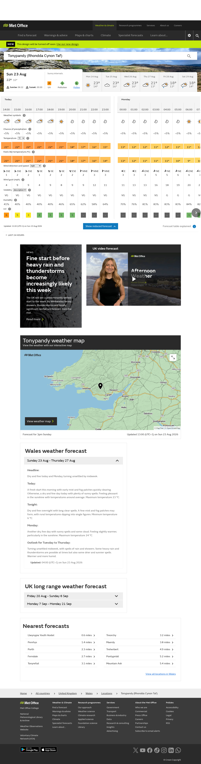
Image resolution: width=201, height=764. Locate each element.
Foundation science (87, 723)
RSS (168, 723)
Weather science (86, 711)
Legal (168, 715)
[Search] (189, 56)
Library (81, 727)
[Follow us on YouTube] (142, 749)
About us (164, 25)
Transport (111, 711)
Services (151, 25)
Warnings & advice (56, 35)
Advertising (112, 731)
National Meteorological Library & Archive (31, 717)
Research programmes (130, 25)
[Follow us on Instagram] (164, 749)
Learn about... (159, 35)
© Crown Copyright (172, 760)
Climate (106, 35)
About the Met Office (146, 702)
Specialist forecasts (130, 35)
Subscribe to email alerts (147, 731)
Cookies (170, 711)
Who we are (141, 707)
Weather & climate (104, 25)
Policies (170, 702)
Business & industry (116, 715)
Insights (110, 727)
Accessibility (172, 707)
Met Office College (29, 708)
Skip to (5, 106)
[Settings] (189, 35)
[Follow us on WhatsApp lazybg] (178, 749)
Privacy (169, 719)
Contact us (140, 727)
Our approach (85, 707)
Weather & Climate (62, 702)
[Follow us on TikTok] (157, 749)
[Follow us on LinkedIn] (171, 749)
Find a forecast (27, 35)
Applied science (86, 719)
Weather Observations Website (31, 728)
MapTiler (159, 428)
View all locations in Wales (161, 674)
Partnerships (141, 723)
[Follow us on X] (135, 749)
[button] (100, 387)
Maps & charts (84, 35)
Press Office (141, 715)
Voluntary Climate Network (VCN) (29, 737)
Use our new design (68, 44)
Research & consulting (118, 723)
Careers (178, 25)
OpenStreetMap (173, 428)
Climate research (86, 715)
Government (113, 707)
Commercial (141, 711)
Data (109, 719)
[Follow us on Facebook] (149, 749)
